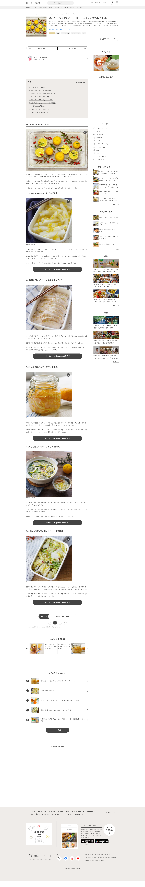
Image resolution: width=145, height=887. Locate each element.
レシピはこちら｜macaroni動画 (56, 269)
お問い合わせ (107, 854)
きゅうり (51, 7)
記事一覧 (87, 854)
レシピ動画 (90, 3)
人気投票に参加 (79, 814)
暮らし (67, 811)
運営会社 (87, 860)
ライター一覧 (93, 854)
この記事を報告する (84, 609)
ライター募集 (100, 854)
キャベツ (57, 7)
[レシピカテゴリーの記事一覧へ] (52, 33)
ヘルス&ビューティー (78, 811)
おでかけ (60, 811)
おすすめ (103, 3)
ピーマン (40, 7)
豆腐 (61, 7)
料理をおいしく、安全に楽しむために (108, 857)
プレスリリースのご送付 (90, 857)
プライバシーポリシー (100, 860)
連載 (37, 814)
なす (35, 7)
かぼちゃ (45, 7)
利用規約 (92, 860)
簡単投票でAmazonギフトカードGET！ (61, 29)
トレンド (97, 3)
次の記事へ (73, 48)
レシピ (44, 811)
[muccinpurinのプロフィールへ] (57, 58)
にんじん (66, 7)
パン (78, 7)
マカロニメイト (45, 814)
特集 (32, 814)
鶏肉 (81, 7)
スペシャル (69, 814)
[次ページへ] (65, 623)
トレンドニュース (35, 811)
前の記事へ (42, 48)
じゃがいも (72, 7)
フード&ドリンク (91, 811)
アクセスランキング (57, 814)
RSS (98, 857)
